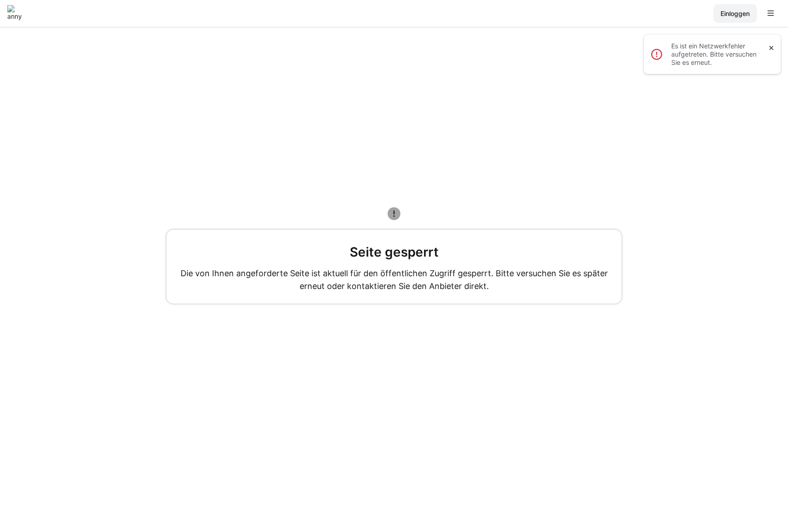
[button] (773, 14)
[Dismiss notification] (771, 48)
